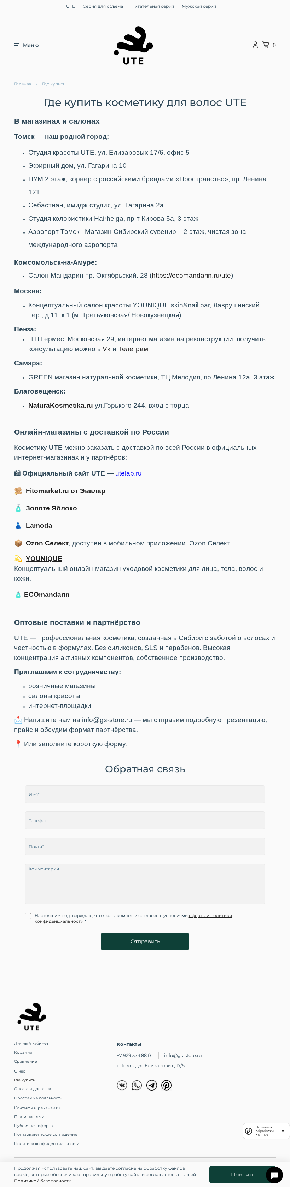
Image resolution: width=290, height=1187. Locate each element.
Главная (22, 84)
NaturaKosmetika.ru (60, 405)
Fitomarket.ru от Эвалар (65, 491)
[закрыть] (283, 1131)
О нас (19, 1071)
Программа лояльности (38, 1098)
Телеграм (133, 349)
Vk (107, 349)
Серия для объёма (103, 6)
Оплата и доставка (32, 1089)
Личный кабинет (31, 1043)
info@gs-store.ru (183, 1055)
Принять (242, 1174)
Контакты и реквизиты (37, 1108)
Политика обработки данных (265, 1131)
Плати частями (29, 1117)
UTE (70, 6)
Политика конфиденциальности (47, 1143)
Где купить (24, 1080)
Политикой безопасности (42, 1180)
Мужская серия (199, 6)
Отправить (145, 941)
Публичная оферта (33, 1125)
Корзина (23, 1052)
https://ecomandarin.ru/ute (191, 275)
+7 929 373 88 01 (135, 1055)
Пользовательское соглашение (45, 1134)
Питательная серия (152, 6)
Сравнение (25, 1061)
